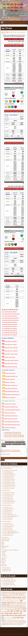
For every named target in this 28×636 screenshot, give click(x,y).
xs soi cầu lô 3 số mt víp (7, 513)
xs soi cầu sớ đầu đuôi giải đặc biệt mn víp (10, 532)
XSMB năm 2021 (12, 623)
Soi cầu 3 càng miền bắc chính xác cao (12, 433)
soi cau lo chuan (20, 609)
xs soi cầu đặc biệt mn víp (7, 526)
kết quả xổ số (20, 605)
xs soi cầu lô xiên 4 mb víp (7, 498)
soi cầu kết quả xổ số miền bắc (10, 620)
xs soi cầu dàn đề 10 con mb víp (8, 483)
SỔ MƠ (2, 562)
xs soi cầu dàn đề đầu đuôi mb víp (9, 485)
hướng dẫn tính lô (13, 605)
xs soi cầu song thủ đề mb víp (8, 500)
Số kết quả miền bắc (6, 567)
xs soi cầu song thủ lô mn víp (8, 533)
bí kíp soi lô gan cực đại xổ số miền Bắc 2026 (14, 436)
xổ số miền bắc (18, 623)
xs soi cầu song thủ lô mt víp (8, 517)
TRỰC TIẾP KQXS (5, 540)
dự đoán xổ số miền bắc (6, 598)
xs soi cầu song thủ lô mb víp (8, 503)
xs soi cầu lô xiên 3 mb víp (7, 497)
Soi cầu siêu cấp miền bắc (6, 468)
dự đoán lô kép (9, 597)
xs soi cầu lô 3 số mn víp (7, 529)
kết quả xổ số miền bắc (9, 442)
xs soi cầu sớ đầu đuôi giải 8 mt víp (9, 514)
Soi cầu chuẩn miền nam (6, 521)
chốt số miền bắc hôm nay (17, 591)
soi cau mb (4, 611)
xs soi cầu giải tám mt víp (7, 511)
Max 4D (3, 554)
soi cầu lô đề (19, 620)
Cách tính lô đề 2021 (9, 594)
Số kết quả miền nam (6, 570)
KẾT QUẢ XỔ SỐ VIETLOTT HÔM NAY (10, 550)
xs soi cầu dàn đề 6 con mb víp (8, 480)
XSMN (2, 543)
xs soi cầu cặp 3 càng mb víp (8, 477)
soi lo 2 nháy (18, 621)
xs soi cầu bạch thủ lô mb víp (8, 476)
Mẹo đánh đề (17, 607)
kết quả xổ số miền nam (20, 442)
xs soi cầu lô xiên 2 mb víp (7, 495)
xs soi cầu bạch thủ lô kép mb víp (8, 474)
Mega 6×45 (4, 551)
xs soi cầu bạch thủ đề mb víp (8, 473)
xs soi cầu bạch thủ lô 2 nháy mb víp (9, 470)
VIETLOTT (3, 547)
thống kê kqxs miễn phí (17, 444)
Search (2, 460)
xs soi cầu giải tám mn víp (7, 528)
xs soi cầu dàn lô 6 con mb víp (8, 492)
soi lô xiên (24, 621)
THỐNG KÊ (3, 558)
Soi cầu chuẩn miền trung (6, 505)
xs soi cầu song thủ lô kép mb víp (8, 501)
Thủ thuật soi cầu (10, 440)
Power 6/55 (4, 556)
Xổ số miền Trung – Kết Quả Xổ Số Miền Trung (14, 435)
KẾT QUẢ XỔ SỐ (4, 546)
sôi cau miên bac (5, 623)
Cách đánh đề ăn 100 (20, 595)
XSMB (2, 542)
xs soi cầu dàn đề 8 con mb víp (8, 482)
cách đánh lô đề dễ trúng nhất (12, 595)
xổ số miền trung (20, 624)
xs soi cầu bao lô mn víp (7, 523)
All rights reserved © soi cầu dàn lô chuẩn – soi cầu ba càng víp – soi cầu (14, 634)
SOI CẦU (3, 559)
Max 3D (3, 553)
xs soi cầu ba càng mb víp (7, 471)
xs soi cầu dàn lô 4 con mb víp (8, 488)
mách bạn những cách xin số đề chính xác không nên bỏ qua (11, 451)
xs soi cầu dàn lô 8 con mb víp (8, 494)
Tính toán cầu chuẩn (18, 440)
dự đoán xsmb (20, 597)
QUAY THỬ (3, 564)
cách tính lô (19, 592)
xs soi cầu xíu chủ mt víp (7, 519)
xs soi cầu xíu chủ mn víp (7, 535)
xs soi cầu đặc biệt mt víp (7, 510)
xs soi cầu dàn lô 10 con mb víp (8, 486)
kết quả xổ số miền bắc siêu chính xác (17, 606)
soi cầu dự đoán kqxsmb (8, 618)
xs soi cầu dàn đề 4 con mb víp (8, 479)
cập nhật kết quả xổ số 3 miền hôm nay (12, 432)
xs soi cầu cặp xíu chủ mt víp (8, 508)
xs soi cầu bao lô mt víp (7, 507)
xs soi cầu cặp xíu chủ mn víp (8, 525)
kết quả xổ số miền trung (6, 444)
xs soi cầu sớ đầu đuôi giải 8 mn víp (9, 530)
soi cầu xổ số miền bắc (9, 621)
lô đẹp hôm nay (11, 607)
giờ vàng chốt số (12, 601)
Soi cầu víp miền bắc (5, 490)
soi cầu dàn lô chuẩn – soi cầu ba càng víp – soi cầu (14, 7)
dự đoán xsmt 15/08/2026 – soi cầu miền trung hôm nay (10, 450)
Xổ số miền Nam (14, 624)
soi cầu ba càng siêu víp (13, 612)
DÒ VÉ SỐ (3, 561)
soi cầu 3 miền (13, 611)
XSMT (2, 545)
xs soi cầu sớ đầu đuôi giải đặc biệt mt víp (10, 516)
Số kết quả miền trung (6, 569)
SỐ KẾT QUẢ (4, 565)
